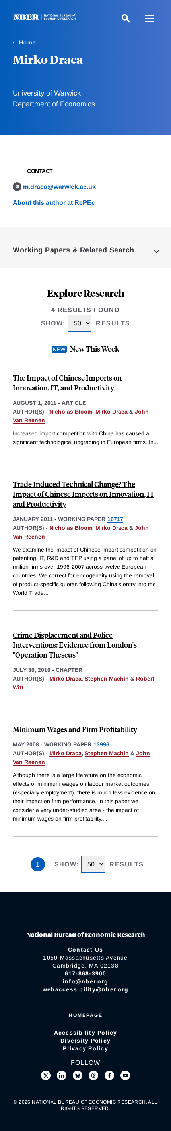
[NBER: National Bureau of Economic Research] (46, 18)
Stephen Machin (107, 678)
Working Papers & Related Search (73, 250)
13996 (101, 744)
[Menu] (149, 18)
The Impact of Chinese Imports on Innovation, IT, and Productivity (67, 382)
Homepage (86, 1015)
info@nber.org (85, 981)
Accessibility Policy (85, 1032)
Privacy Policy (85, 1048)
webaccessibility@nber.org (85, 989)
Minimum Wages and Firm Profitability (75, 729)
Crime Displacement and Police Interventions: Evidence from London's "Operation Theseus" (75, 645)
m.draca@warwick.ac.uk (59, 186)
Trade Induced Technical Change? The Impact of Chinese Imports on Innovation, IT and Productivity (83, 494)
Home (27, 42)
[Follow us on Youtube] (125, 1075)
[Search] (125, 18)
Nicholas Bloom (70, 411)
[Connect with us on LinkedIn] (61, 1075)
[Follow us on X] (46, 1075)
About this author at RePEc (54, 202)
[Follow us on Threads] (93, 1075)
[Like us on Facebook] (109, 1075)
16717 (115, 519)
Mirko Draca (111, 411)
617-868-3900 (86, 973)
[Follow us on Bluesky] (77, 1075)
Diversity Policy (85, 1040)
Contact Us (85, 949)
